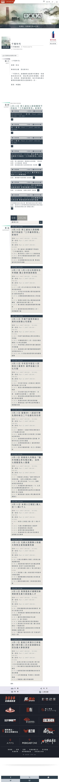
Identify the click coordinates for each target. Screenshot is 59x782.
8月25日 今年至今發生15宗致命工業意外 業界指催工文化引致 (25, 366)
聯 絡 (16, 691)
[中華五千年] (48, 741)
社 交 (45, 688)
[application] (26, 111)
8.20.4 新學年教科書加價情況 (23, 530)
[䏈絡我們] (12, 691)
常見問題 (45, 749)
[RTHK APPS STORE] (10, 741)
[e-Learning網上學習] (48, 709)
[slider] (38, 111)
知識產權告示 (34, 749)
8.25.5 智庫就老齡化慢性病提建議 (25, 400)
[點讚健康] (48, 699)
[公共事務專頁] (10, 720)
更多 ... (12, 683)
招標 (24, 749)
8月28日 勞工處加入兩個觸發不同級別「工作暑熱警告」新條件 (27, 107)
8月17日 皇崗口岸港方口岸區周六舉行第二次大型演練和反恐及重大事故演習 (26, 645)
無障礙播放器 (27, 751)
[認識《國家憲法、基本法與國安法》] (10, 731)
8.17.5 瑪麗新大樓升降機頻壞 (23, 679)
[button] (12, 111)
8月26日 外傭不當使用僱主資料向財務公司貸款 (25, 320)
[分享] (41, 688)
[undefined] (44, 1)
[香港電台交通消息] (12, 688)
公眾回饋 (45, 692)
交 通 (16, 688)
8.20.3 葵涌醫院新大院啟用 (22, 528)
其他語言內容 (40, 751)
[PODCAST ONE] (29, 741)
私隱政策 (15, 751)
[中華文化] (48, 720)
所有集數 (6, 47)
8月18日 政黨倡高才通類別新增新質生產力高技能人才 (26, 592)
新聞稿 (10, 749)
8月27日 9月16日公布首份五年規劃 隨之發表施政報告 (26, 271)
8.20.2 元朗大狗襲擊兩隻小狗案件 (25, 526)
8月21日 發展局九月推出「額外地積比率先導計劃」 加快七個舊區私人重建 (26, 460)
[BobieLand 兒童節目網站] (10, 709)
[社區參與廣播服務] (29, 720)
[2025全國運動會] (10, 699)
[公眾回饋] (40, 692)
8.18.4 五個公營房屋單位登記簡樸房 (25, 621)
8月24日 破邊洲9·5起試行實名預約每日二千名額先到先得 (26, 414)
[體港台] (29, 699)
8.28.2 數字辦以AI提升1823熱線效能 (26, 253)
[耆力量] (29, 731)
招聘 (18, 749)
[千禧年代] (12, 119)
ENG (47, 1)
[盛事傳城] (48, 731)
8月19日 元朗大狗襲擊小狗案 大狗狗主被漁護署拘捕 (26, 543)
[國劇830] (29, 709)
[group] (33, 111)
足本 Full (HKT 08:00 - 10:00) (24, 238)
